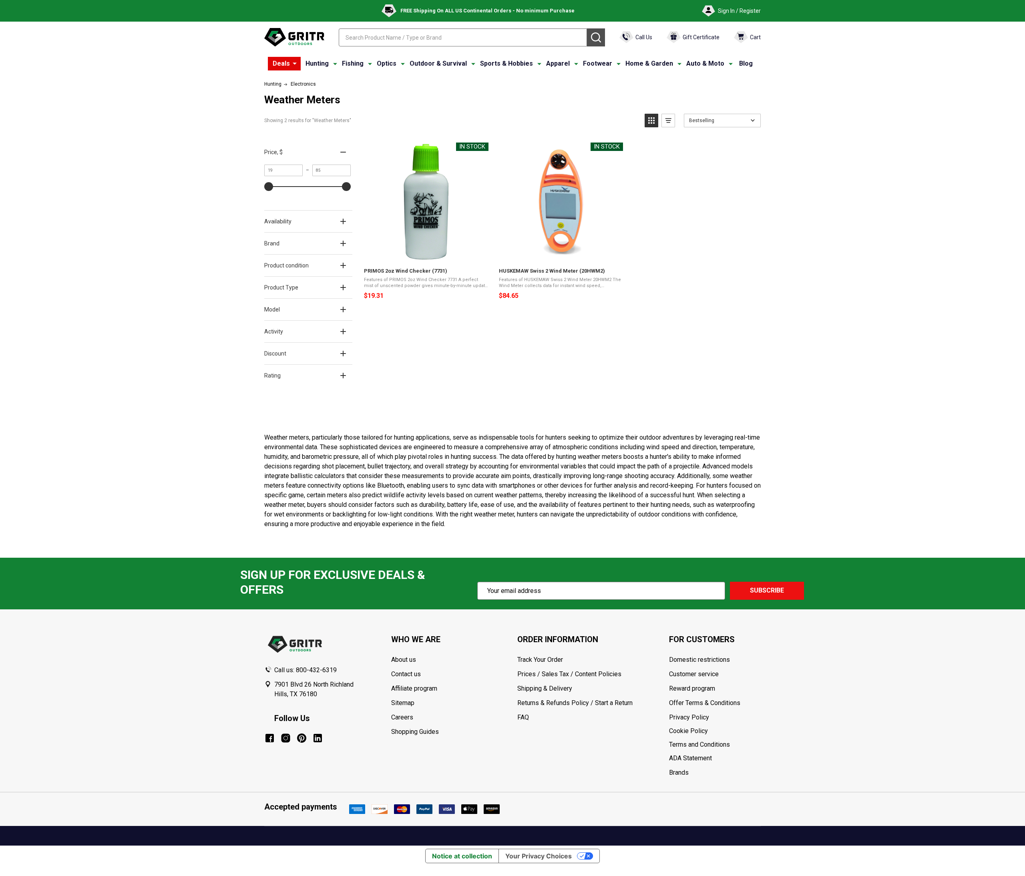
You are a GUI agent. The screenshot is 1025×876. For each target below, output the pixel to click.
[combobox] (463, 37)
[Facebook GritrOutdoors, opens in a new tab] (270, 738)
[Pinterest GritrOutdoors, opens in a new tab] (302, 738)
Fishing (353, 63)
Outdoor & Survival (438, 63)
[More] (295, 64)
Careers (402, 717)
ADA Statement (690, 758)
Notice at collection (462, 856)
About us (403, 659)
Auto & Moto (705, 63)
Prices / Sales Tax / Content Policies (569, 674)
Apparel (558, 63)
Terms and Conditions (714, 744)
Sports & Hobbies (506, 63)
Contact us (406, 674)
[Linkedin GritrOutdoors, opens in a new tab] (318, 738)
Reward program (692, 688)
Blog (746, 63)
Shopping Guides (415, 731)
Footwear (597, 63)
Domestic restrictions (699, 659)
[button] (651, 120)
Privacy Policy (714, 717)
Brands (679, 772)
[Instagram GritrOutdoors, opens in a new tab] (286, 738)
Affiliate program (414, 688)
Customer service (694, 674)
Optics (386, 63)
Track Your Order (540, 659)
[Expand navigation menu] (335, 63)
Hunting (317, 63)
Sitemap (402, 703)
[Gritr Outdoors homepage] (294, 37)
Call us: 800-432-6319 (305, 670)
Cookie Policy (714, 731)
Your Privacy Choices (538, 856)
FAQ (523, 717)
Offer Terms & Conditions (704, 703)
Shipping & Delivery (544, 688)
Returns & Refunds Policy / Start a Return (575, 703)
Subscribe (767, 590)
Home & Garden (649, 63)
